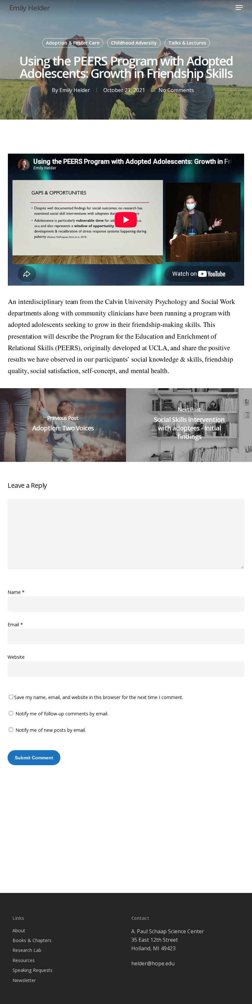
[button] (239, 7)
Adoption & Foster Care (72, 43)
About (18, 930)
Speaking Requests (32, 970)
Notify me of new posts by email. (50, 730)
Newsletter (24, 980)
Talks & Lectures (187, 43)
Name (16, 592)
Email (15, 624)
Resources (23, 960)
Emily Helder (29, 7)
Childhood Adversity (134, 43)
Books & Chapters (32, 940)
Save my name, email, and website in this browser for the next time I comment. (98, 697)
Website (16, 657)
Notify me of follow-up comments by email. (61, 713)
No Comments (176, 90)
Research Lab (26, 950)
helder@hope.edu (153, 963)
